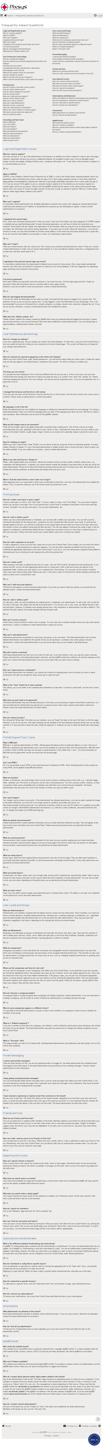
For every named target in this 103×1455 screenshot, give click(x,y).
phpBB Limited (68, 1349)
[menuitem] (98, 15)
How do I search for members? (63, 88)
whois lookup (68, 1382)
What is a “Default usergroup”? (63, 47)
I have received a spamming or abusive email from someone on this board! (75, 62)
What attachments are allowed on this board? (68, 113)
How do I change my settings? (14, 59)
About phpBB (74, 1351)
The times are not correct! (12, 66)
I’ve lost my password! (11, 47)
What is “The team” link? (61, 49)
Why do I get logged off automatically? (17, 49)
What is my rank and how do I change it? (17, 77)
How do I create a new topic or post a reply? (19, 87)
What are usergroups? (60, 38)
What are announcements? (13, 133)
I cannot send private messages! (64, 57)
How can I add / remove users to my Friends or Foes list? (72, 74)
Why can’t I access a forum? (13, 101)
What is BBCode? (9, 122)
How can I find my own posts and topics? (67, 90)
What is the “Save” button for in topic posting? (19, 110)
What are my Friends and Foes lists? (65, 71)
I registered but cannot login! (13, 40)
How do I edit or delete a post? (14, 89)
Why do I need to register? (12, 33)
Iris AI (94, 1439)
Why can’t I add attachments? (13, 103)
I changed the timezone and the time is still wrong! (21, 68)
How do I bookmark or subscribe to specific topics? (70, 100)
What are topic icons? (11, 140)
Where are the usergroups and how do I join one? (70, 40)
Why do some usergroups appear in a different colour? (72, 44)
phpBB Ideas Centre (11, 1366)
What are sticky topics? (11, 136)
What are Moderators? (60, 35)
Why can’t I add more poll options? (15, 96)
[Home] (51, 3)
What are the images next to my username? (19, 73)
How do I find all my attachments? (64, 115)
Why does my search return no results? (66, 84)
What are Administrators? (61, 33)
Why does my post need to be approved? (18, 112)
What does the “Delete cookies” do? (16, 51)
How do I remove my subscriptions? (65, 105)
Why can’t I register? (10, 38)
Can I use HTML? (9, 124)
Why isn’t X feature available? (63, 125)
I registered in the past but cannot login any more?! (21, 44)
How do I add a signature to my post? (16, 92)
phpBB (47, 414)
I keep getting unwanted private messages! (68, 59)
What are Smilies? (9, 127)
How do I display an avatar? (13, 75)
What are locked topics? (12, 138)
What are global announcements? (15, 131)
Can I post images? (10, 129)
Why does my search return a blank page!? (68, 86)
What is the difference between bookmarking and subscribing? (75, 98)
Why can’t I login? (9, 42)
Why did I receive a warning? (13, 105)
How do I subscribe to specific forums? (66, 103)
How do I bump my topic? (12, 114)
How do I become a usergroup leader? (66, 42)
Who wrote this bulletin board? (63, 123)
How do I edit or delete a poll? (14, 98)
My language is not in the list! (13, 70)
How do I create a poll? (11, 94)
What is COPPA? (9, 35)
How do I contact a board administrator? (66, 132)
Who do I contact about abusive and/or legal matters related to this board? (74, 128)
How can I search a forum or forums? (65, 81)
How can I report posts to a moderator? (17, 108)
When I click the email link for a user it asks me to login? (23, 79)
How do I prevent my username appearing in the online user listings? (25, 62)
